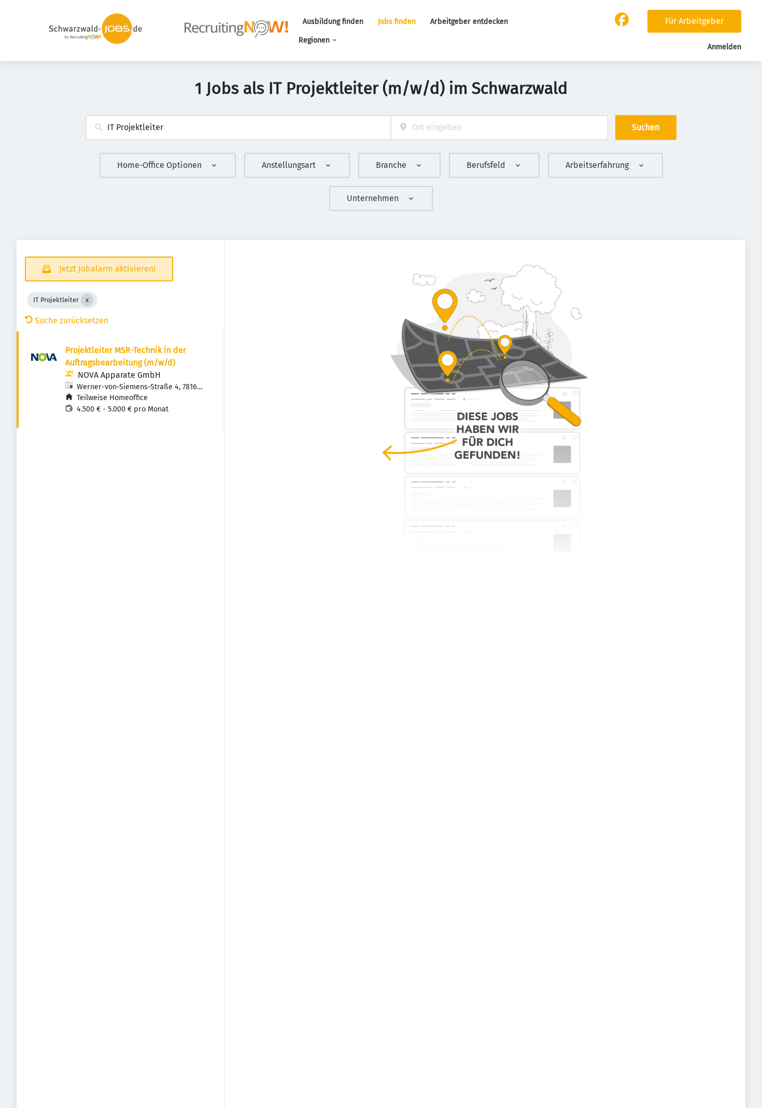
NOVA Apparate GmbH (119, 375)
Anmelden (724, 46)
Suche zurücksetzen (71, 320)
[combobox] (238, 127)
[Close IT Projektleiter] (87, 300)
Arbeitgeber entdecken (469, 21)
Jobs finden (397, 21)
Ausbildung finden (333, 21)
